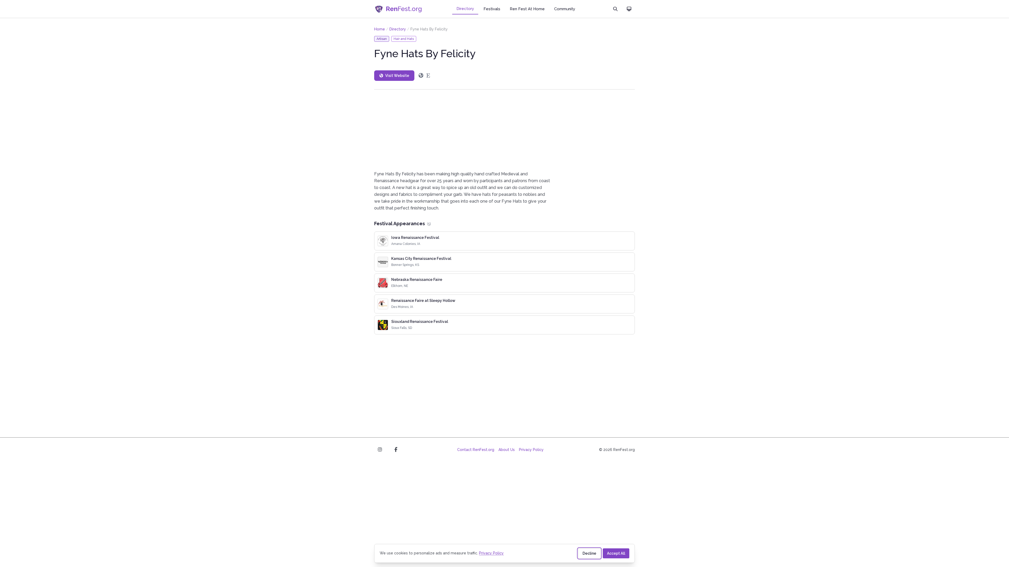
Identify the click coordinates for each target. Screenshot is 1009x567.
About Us (506, 450)
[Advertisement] (504, 130)
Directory (465, 8)
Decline (589, 553)
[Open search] (615, 9)
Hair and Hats (404, 39)
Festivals (491, 9)
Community (564, 9)
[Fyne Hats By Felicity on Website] (421, 75)
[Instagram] (380, 449)
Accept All (616, 553)
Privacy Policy (531, 450)
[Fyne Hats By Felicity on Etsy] (428, 75)
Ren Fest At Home (527, 9)
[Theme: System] (629, 9)
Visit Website (397, 76)
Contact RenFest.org (475, 450)
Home (379, 29)
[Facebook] (395, 449)
